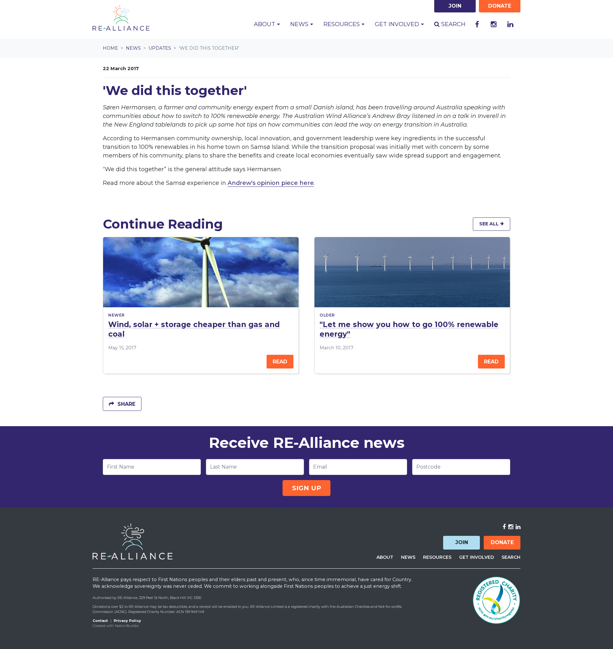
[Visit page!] (477, 24)
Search (452, 24)
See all (489, 224)
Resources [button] (342, 24)
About (384, 557)
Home (110, 48)
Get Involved (476, 557)
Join (461, 542)
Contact (100, 620)
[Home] (121, 18)
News (133, 48)
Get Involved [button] (398, 24)
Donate (502, 542)
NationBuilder (127, 625)
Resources (437, 557)
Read (280, 362)
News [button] (304, 24)
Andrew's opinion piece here (271, 182)
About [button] (265, 24)
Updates (159, 48)
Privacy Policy (127, 620)
